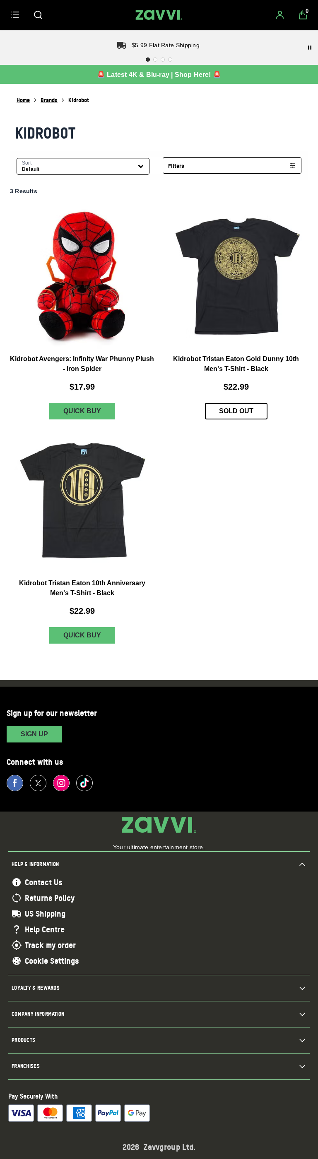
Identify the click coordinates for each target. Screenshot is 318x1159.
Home (23, 99)
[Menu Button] (15, 15)
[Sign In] (280, 15)
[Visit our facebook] (15, 783)
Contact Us (43, 882)
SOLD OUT (236, 410)
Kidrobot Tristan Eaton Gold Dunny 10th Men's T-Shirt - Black (236, 363)
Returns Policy (50, 898)
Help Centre (45, 929)
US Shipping (45, 914)
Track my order (50, 945)
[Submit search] (38, 15)
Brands (49, 99)
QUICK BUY (82, 410)
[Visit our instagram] (61, 783)
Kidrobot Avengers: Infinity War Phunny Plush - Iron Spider (82, 363)
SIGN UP (34, 734)
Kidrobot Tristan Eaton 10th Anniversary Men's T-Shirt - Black (82, 588)
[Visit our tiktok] (84, 783)
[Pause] (309, 47)
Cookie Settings (52, 961)
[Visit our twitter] (38, 783)
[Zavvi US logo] (159, 15)
